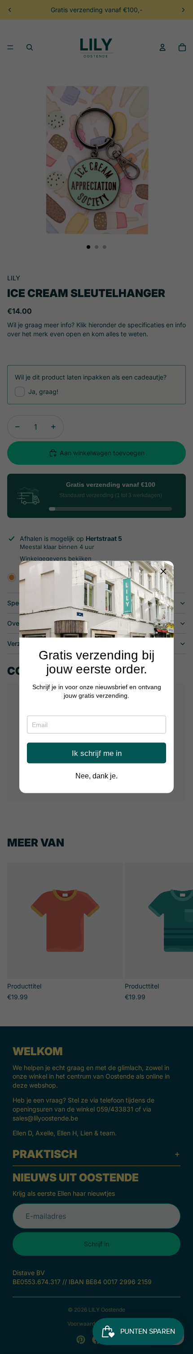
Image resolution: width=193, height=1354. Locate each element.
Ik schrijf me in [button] (97, 753)
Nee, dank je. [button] (96, 776)
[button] (163, 571)
